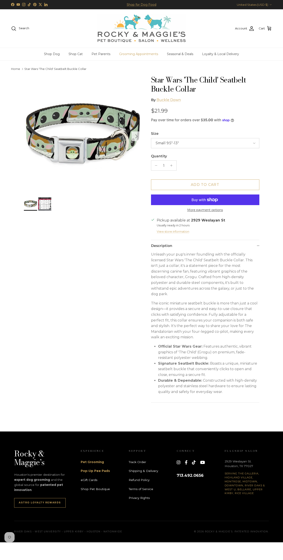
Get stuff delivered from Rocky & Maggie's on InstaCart (141, 6)
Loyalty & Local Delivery (220, 54)
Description (161, 246)
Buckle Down (169, 100)
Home (15, 69)
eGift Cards (89, 480)
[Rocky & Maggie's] (141, 28)
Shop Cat (76, 54)
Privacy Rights (139, 498)
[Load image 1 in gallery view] (82, 134)
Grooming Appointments (138, 54)
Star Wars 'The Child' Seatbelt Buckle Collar (55, 69)
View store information (173, 231)
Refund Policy (139, 480)
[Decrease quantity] (155, 165)
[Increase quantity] (172, 165)
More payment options (205, 210)
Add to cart (205, 185)
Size (155, 133)
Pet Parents (101, 54)
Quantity (159, 156)
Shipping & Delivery (143, 471)
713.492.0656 (190, 475)
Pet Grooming (92, 462)
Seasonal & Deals (180, 54)
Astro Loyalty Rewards (40, 502)
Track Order (137, 462)
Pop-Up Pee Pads (95, 471)
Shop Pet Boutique (95, 489)
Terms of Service (141, 489)
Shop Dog (52, 54)
